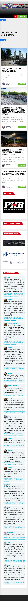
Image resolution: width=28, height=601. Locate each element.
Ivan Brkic (10, 532)
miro (8, 416)
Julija (8, 277)
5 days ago (20, 529)
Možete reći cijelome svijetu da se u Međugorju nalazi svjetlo (14, 172)
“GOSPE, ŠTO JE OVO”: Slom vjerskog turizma (12, 69)
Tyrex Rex (10, 299)
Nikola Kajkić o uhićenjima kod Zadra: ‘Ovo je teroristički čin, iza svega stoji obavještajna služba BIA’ (14, 582)
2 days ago (16, 296)
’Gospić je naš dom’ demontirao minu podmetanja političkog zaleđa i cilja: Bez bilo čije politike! (14, 319)
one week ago (21, 539)
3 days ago (13, 320)
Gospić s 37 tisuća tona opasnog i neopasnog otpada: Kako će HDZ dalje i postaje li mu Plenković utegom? (14, 295)
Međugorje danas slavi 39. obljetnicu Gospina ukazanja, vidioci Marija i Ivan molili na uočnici (13, 110)
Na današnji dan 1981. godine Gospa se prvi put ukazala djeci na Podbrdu (13, 152)
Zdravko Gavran (12, 323)
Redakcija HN (8, 83)
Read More (22, 83)
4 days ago (20, 381)
